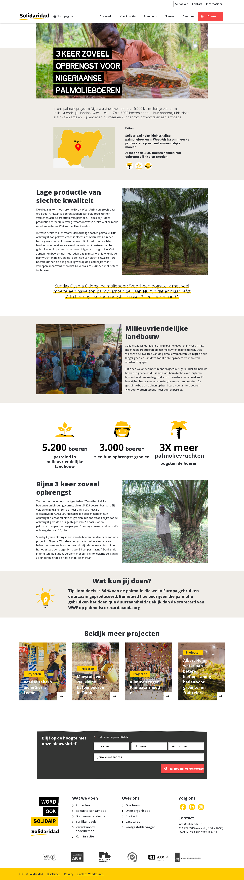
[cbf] (49, 857)
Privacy (68, 874)
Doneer (212, 16)
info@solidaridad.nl (190, 824)
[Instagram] (200, 807)
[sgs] (132, 857)
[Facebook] (182, 807)
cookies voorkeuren (90, 874)
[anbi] (77, 857)
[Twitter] (191, 807)
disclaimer (53, 874)
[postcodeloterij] (105, 857)
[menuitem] (181, 4)
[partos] (160, 857)
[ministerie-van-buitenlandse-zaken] (188, 857)
